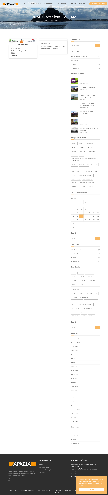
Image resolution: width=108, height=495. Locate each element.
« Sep (72, 227)
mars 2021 (74, 382)
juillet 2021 (74, 378)
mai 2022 (73, 358)
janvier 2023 (74, 350)
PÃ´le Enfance (75, 68)
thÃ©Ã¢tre (75, 186)
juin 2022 (73, 354)
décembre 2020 (75, 394)
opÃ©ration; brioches (85, 175)
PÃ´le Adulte (74, 64)
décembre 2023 (75, 342)
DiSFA (81, 155)
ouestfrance (76, 179)
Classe (74, 151)
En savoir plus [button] (83, 485)
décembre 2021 (75, 370)
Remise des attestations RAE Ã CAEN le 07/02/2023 (84, 472)
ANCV (73, 143)
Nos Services (62, 4)
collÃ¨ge (82, 151)
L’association (48, 4)
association (89, 143)
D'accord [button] (91, 489)
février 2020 (74, 398)
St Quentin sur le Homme (87, 183)
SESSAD (74, 183)
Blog (73, 147)
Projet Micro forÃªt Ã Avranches (79, 469)
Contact (82, 4)
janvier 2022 (74, 366)
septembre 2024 (75, 339)
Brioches (81, 147)
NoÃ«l (74, 175)
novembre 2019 (75, 410)
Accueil (25, 4)
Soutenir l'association (98, 3)
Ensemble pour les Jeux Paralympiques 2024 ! (82, 464)
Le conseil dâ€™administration (27, 490)
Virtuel (91, 186)
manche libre (84, 168)
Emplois (73, 4)
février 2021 (74, 386)
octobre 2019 (74, 413)
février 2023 (74, 346)
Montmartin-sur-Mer (91, 171)
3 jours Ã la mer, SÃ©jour (89, 87)
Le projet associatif (44, 467)
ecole (74, 164)
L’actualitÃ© (35, 4)
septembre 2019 (87, 179)
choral (90, 147)
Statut (38, 490)
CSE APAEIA (42, 473)
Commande (92, 151)
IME (96, 164)
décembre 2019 (75, 406)
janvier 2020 (74, 402)
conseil (74, 155)
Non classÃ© (74, 60)
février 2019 (74, 421)
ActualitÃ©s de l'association (79, 56)
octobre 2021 (74, 374)
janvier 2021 (74, 390)
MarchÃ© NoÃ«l (76, 171)
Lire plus (13, 55)
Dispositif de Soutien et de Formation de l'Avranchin (84, 159)
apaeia (80, 143)
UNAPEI (84, 186)
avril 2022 (74, 362)
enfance (81, 164)
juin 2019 (73, 417)
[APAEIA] (10, 3)
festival (89, 164)
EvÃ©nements (46, 490)
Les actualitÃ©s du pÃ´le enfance (47, 470)
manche (74, 168)
